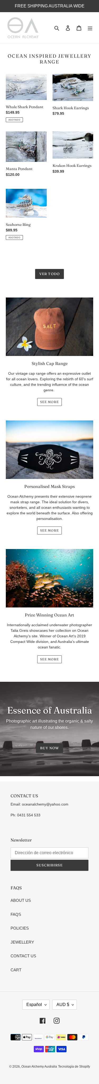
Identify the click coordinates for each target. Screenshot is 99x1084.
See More (49, 659)
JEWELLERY (22, 942)
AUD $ (62, 1004)
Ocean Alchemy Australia (39, 1066)
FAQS (16, 914)
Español (34, 1004)
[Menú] (90, 28)
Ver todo (49, 274)
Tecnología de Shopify (74, 1066)
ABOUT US (21, 900)
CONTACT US (23, 956)
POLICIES (20, 928)
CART (16, 970)
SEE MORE (49, 402)
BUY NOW (49, 748)
